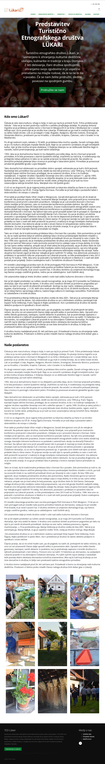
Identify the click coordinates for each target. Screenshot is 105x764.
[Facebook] (99, 9)
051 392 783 (96, 4)
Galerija (88, 14)
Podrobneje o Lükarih (13, 749)
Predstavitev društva (45, 14)
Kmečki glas (87, 739)
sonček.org (87, 734)
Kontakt (96, 14)
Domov (33, 14)
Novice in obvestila (75, 14)
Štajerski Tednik (88, 737)
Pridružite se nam (52, 90)
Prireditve (60, 14)
